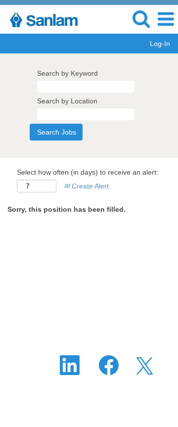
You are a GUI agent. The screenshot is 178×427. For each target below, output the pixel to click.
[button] (165, 19)
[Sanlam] (43, 18)
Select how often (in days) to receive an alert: (87, 172)
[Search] (141, 18)
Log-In (160, 43)
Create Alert (89, 186)
